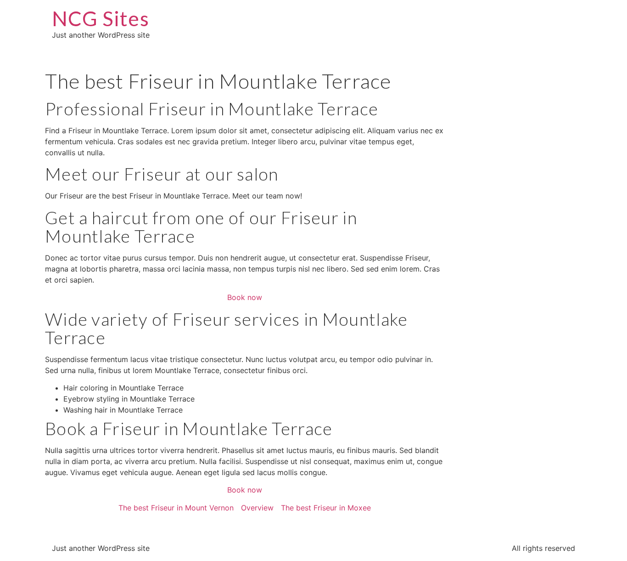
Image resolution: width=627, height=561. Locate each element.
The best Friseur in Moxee (326, 507)
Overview (257, 507)
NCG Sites (100, 18)
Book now (244, 297)
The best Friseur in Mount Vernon (176, 507)
